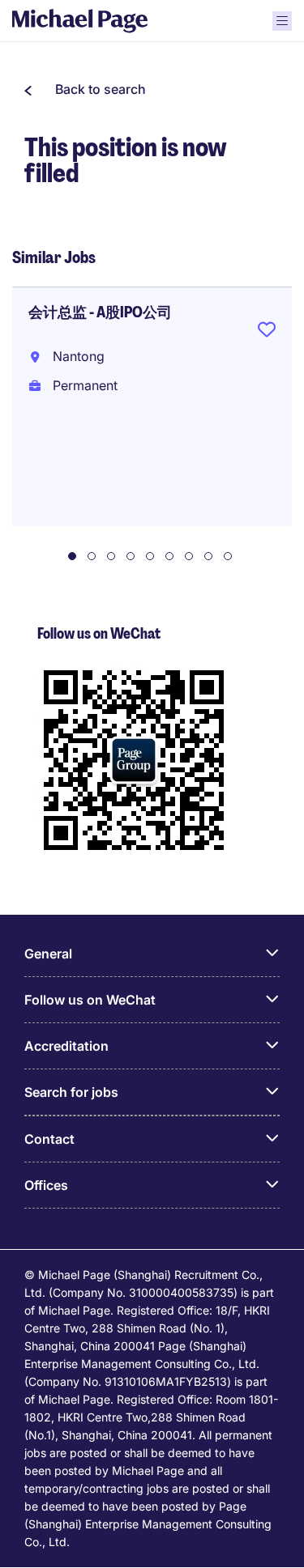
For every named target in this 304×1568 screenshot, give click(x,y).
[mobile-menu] (282, 21)
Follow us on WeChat (90, 999)
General (48, 953)
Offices (46, 1185)
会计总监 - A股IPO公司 (100, 312)
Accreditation (66, 1045)
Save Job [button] (267, 333)
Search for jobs (71, 1092)
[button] (85, 89)
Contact (49, 1138)
